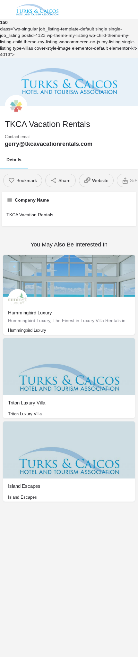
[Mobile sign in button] (116, 9)
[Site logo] (38, 9)
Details (14, 159)
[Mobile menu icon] (7, 10)
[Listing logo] (16, 106)
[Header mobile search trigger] (130, 9)
